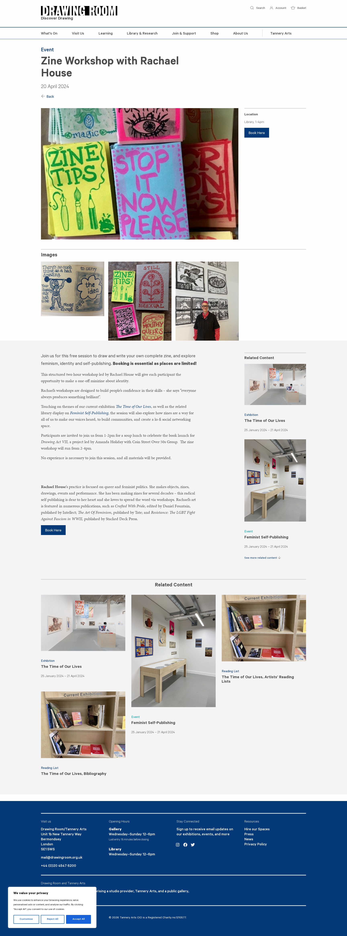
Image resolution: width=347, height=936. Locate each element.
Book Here (257, 133)
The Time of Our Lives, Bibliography (73, 774)
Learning (106, 34)
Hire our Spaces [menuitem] (257, 830)
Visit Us (78, 34)
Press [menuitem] (249, 835)
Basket (301, 8)
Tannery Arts (281, 34)
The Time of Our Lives (264, 421)
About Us (240, 34)
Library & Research (142, 34)
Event (248, 532)
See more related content (261, 558)
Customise (26, 919)
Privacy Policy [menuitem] (255, 845)
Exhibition (251, 415)
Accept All (78, 919)
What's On (49, 34)
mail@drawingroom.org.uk (61, 858)
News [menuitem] (248, 840)
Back (50, 97)
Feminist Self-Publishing (266, 538)
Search (260, 8)
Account (280, 8)
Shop (214, 34)
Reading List (230, 671)
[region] (52, 907)
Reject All (52, 919)
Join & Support (184, 34)
